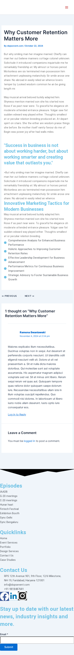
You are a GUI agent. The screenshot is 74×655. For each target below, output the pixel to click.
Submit (8, 647)
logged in (29, 441)
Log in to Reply (17, 414)
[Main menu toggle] (66, 7)
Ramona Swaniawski (32, 332)
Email (4, 634)
